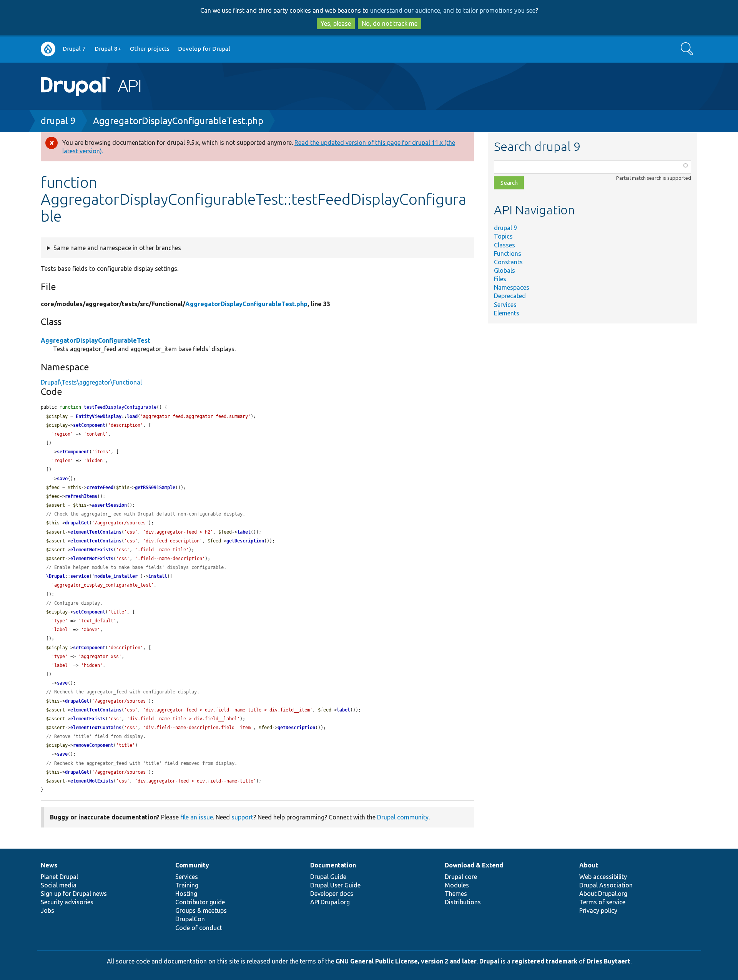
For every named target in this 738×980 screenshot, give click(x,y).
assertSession (109, 505)
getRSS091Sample (155, 487)
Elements (506, 313)
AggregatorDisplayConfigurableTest (95, 340)
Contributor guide (200, 902)
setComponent (89, 425)
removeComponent (93, 745)
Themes (456, 893)
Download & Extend (474, 865)
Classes (504, 245)
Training (186, 885)
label (244, 532)
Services (505, 304)
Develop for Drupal (204, 48)
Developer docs (331, 893)
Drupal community (403, 817)
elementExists (87, 718)
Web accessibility (603, 876)
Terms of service (602, 902)
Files (500, 278)
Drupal (489, 961)
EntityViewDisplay (98, 416)
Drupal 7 (74, 48)
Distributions (463, 902)
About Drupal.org (603, 893)
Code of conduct (198, 927)
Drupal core (461, 876)
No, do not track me (389, 23)
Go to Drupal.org (48, 49)
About (588, 865)
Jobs (47, 910)
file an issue (196, 817)
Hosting (186, 893)
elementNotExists (91, 549)
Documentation (333, 865)
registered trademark (544, 961)
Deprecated (510, 295)
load (132, 416)
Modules (457, 885)
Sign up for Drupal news (74, 893)
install (157, 576)
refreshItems (81, 496)
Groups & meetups (201, 910)
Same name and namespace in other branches (117, 247)
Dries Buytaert (608, 961)
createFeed (99, 487)
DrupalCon (190, 918)
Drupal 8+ (108, 48)
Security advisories (67, 902)
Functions (507, 253)
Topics (503, 236)
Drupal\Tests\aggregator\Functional (91, 382)
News (49, 865)
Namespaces (511, 287)
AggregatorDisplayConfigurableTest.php (178, 121)
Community (192, 865)
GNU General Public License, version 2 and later (406, 961)
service (79, 576)
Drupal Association (606, 885)
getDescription (245, 541)
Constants (508, 262)
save (62, 478)
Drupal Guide (328, 876)
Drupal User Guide (335, 885)
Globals (504, 270)
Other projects (150, 48)
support (242, 817)
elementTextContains (95, 532)
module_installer (116, 576)
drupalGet (77, 523)
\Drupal (55, 576)
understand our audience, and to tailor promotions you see (452, 10)
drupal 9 (58, 121)
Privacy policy (598, 910)
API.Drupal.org (330, 902)
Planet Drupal (59, 876)
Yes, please (336, 23)
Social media (58, 885)
